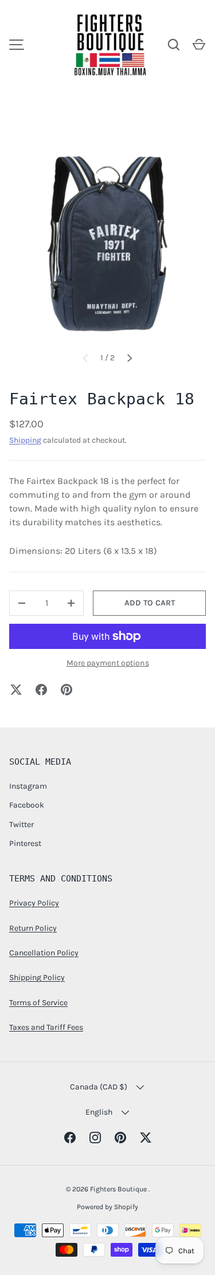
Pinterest (25, 843)
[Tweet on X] (16, 689)
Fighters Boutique (119, 1189)
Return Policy (33, 928)
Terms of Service (38, 1003)
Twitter (21, 824)
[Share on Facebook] (41, 689)
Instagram (28, 786)
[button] (199, 44)
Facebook (26, 805)
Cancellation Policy (44, 953)
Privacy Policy (34, 903)
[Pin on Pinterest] (66, 689)
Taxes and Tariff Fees (46, 1027)
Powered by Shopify (107, 1207)
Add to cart (149, 603)
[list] (107, 243)
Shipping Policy (37, 977)
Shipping (25, 440)
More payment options (108, 663)
